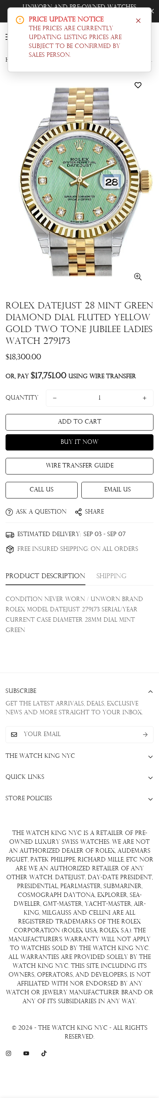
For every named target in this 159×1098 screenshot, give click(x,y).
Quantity (22, 398)
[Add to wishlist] (137, 85)
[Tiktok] (44, 1053)
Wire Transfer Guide (80, 466)
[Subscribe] (145, 734)
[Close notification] (138, 20)
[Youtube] (26, 1053)
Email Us (117, 490)
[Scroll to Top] (145, 1059)
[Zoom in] (137, 276)
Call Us (42, 490)
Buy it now (79, 442)
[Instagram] (8, 1053)
